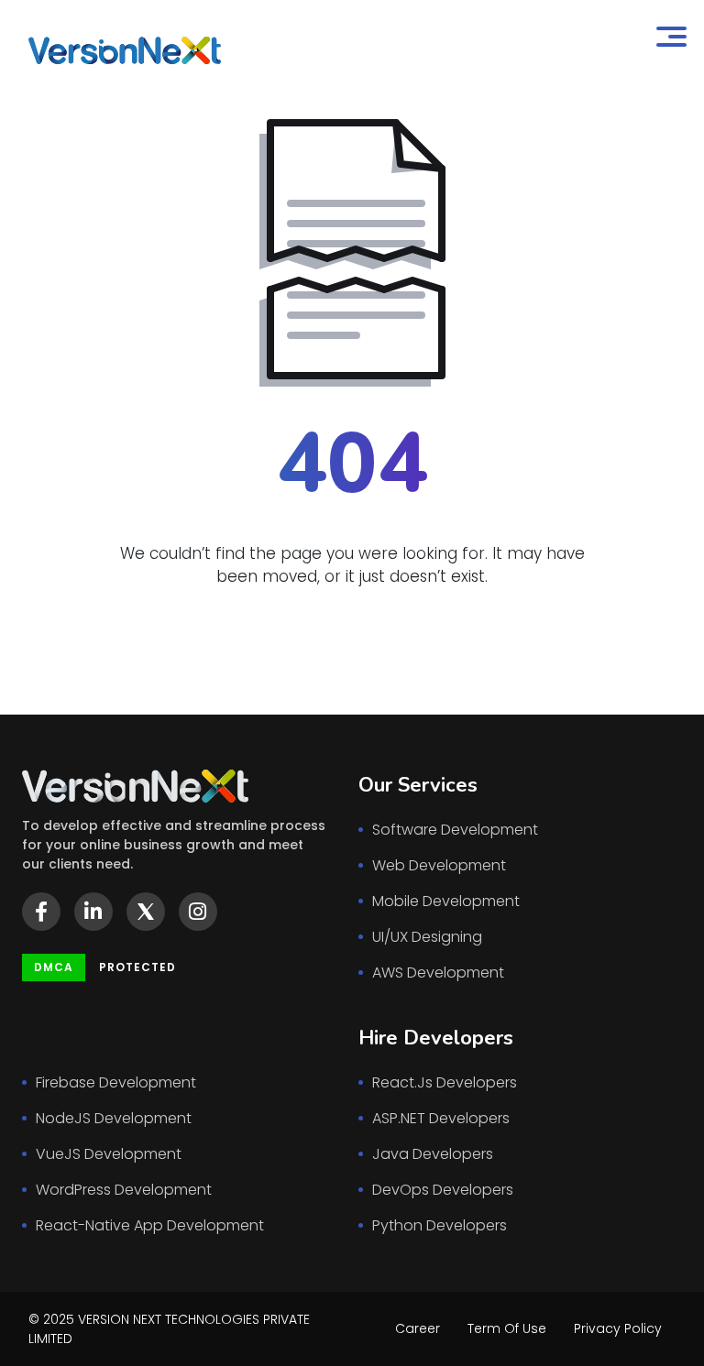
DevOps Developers (442, 1189)
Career (417, 1328)
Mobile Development (446, 901)
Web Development (439, 865)
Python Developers (439, 1225)
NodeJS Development (114, 1118)
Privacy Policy (618, 1328)
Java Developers (432, 1153)
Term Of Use (507, 1328)
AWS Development (438, 972)
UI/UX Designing (427, 936)
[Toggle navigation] (671, 39)
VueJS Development (109, 1153)
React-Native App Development (150, 1225)
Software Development (455, 829)
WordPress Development (124, 1189)
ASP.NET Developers (441, 1118)
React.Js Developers (444, 1082)
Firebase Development (116, 1082)
